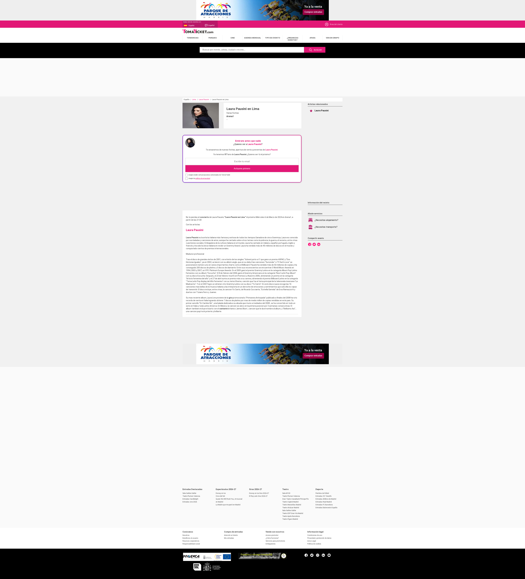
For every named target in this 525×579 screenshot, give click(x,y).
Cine (233, 38)
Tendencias (193, 38)
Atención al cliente (231, 535)
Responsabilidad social (191, 544)
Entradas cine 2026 (190, 502)
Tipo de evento (272, 38)
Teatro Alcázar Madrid (290, 508)
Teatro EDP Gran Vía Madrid (292, 513)
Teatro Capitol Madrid (290, 502)
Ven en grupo (332, 38)
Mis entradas (229, 538)
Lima (194, 100)
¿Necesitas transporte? (326, 227)
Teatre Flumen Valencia (191, 496)
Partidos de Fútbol (322, 493)
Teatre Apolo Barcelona (291, 516)
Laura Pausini (204, 100)
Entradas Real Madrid (324, 502)
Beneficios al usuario (190, 538)
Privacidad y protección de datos (319, 538)
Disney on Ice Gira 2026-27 (259, 493)
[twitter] (312, 555)
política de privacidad (202, 178)
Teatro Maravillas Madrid (291, 505)
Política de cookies (314, 544)
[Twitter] (314, 244)
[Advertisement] (82, 77)
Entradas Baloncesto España (326, 508)
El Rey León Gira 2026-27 (258, 496)
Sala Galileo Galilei (189, 493)
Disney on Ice (221, 493)
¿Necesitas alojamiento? (326, 220)
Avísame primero (242, 168)
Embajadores (270, 544)
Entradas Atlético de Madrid (326, 499)
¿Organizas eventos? (292, 39)
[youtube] (329, 555)
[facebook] (306, 555)
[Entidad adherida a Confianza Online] (262, 558)
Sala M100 (286, 493)
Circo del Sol (220, 496)
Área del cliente (336, 24)
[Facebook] (310, 244)
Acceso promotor (272, 535)
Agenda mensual (252, 38)
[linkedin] (323, 555)
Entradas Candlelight (190, 499)
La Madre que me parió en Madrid (228, 505)
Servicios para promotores (275, 541)
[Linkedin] (319, 244)
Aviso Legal (311, 541)
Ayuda (312, 38)
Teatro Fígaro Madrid (290, 519)
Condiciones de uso (314, 535)
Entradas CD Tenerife (323, 496)
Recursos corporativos (191, 541)
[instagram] (317, 555)
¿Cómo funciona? (272, 538)
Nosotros (186, 535)
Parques (212, 38)
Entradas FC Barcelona (324, 505)
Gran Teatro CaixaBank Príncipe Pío (295, 499)
